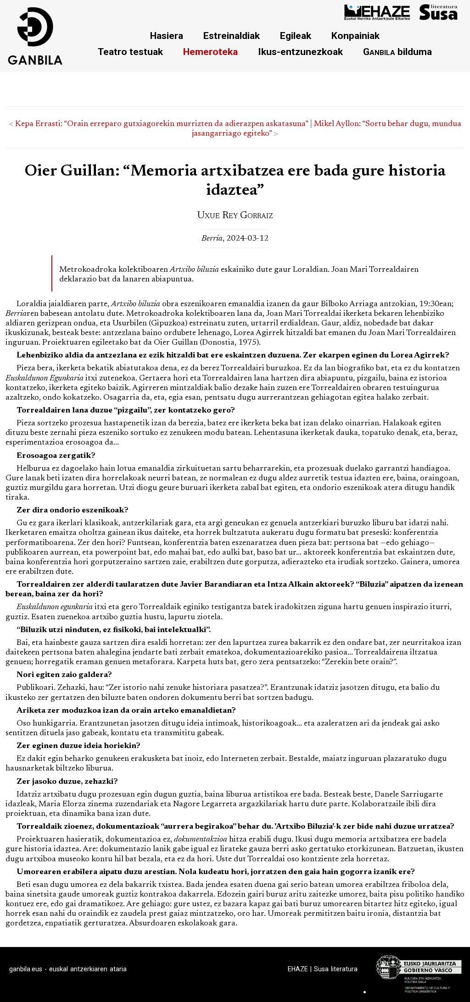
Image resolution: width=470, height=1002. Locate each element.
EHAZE (298, 969)
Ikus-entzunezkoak (300, 51)
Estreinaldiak (231, 35)
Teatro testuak (130, 51)
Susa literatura (336, 969)
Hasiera (166, 35)
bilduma (397, 51)
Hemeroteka (210, 51)
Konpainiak (355, 35)
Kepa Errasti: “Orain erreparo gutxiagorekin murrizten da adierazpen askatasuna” (161, 124)
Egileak (295, 35)
